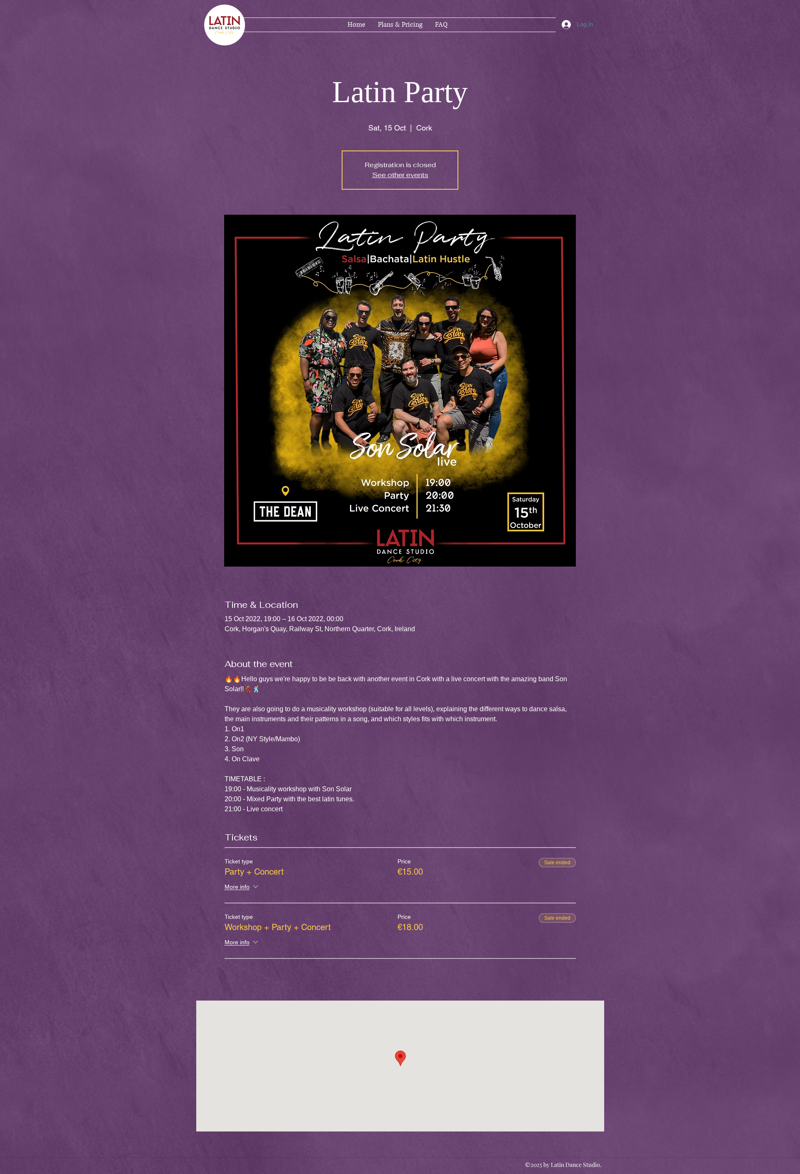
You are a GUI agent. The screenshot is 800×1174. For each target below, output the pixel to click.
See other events (400, 175)
